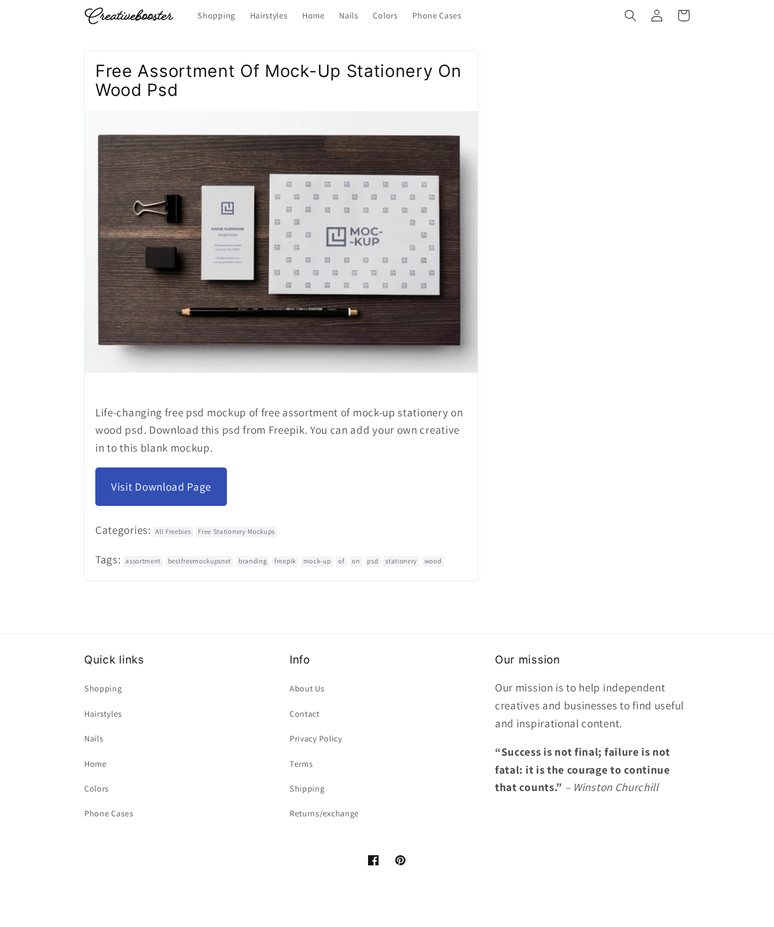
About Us (307, 688)
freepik (285, 561)
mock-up (317, 561)
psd (372, 561)
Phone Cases (109, 813)
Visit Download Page (161, 487)
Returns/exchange (324, 813)
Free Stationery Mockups (236, 531)
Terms (301, 763)
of (341, 561)
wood (433, 561)
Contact (305, 713)
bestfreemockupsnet (199, 561)
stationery (401, 561)
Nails (93, 738)
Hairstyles (103, 713)
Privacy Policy (316, 738)
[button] (630, 15)
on (356, 561)
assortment (143, 561)
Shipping (307, 788)
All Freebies (173, 531)
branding (253, 561)
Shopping (103, 688)
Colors (96, 788)
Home (95, 763)
